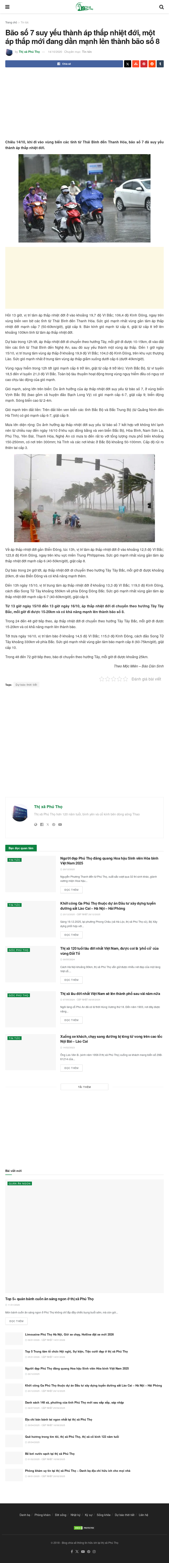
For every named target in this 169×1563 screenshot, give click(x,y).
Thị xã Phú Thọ (29, 51)
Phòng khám (43, 1515)
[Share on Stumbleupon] (135, 63)
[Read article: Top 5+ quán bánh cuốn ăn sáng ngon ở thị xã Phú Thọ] (84, 1236)
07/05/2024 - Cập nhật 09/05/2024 (81, 999)
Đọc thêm (73, 888)
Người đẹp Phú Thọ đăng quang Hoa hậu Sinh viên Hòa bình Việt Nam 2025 (109, 861)
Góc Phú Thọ (19, 950)
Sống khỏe (103, 1515)
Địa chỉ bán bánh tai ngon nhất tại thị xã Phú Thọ (58, 1419)
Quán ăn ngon (20, 1183)
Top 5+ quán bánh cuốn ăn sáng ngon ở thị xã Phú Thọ (49, 1298)
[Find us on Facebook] (72, 1551)
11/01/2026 (13, 1304)
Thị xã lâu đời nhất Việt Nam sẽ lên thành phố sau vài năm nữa (110, 993)
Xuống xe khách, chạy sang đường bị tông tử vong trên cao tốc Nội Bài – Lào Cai (111, 1039)
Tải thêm (84, 1087)
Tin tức (25, 22)
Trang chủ (11, 22)
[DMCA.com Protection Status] (84, 1527)
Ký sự (88, 1515)
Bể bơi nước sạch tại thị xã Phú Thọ (50, 1453)
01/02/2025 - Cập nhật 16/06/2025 (46, 1459)
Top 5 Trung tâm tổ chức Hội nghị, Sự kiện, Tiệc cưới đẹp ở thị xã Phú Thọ (76, 1351)
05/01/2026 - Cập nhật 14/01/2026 (46, 1356)
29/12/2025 (68, 869)
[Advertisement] (84, 104)
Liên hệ (143, 1515)
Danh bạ (25, 1515)
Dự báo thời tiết (26, 684)
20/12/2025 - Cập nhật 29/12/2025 (81, 914)
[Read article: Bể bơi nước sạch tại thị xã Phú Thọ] (14, 1458)
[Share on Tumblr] (160, 63)
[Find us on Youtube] (83, 1551)
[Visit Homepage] (84, 6)
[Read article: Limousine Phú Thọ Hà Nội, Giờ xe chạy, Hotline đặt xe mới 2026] (14, 1338)
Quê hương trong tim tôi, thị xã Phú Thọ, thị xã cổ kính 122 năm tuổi (72, 1436)
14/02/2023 (68, 1047)
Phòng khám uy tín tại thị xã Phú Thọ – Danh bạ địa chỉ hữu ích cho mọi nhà (77, 1470)
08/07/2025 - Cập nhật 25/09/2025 (46, 1408)
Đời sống (60, 1515)
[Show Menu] (7, 6)
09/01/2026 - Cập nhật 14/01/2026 (46, 1339)
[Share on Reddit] (152, 63)
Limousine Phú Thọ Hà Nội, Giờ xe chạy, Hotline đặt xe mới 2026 (69, 1334)
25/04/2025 (33, 1442)
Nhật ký (76, 1515)
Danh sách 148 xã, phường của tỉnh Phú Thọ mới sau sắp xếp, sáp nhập (74, 1402)
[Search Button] (161, 6)
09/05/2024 (68, 959)
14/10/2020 (55, 51)
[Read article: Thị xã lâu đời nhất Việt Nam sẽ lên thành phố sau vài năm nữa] (30, 1009)
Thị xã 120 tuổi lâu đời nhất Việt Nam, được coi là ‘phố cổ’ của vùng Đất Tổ (109, 951)
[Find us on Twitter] (77, 1551)
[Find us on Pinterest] (88, 1551)
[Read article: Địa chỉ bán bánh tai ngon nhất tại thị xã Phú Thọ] (14, 1423)
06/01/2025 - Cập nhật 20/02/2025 (46, 1476)
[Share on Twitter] (127, 63)
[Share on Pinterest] (143, 63)
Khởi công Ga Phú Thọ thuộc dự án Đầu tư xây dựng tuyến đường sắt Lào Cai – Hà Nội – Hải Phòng (108, 906)
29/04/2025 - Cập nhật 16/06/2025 (46, 1425)
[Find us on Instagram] (94, 1551)
